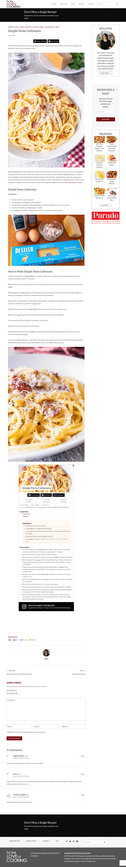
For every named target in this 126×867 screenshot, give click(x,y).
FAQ (57, 841)
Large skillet (26, 514)
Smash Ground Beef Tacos (99, 197)
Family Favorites (26, 27)
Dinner (10, 27)
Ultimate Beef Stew (79, 672)
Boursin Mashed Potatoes (99, 165)
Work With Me (15, 841)
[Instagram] (73, 841)
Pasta (57, 27)
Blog (73, 4)
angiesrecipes (18, 756)
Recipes (81, 4)
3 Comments (11, 35)
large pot (62, 567)
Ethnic (16, 27)
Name (10, 726)
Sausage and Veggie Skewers (111, 181)
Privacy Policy (31, 841)
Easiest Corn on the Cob (99, 180)
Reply (82, 756)
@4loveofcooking (36, 608)
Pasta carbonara (14, 172)
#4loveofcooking (65, 608)
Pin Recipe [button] (47, 495)
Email (37, 726)
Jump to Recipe (41, 41)
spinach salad (50, 182)
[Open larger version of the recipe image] (46, 478)
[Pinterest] (77, 841)
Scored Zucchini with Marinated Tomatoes (112, 147)
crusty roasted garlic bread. (72, 182)
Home (54, 4)
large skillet (29, 276)
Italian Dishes (49, 27)
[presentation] (99, 139)
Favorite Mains (38, 27)
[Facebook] (66, 841)
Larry (15, 774)
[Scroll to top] (121, 859)
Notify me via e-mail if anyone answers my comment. (26, 732)
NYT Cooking (63, 174)
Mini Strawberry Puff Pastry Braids (19, 672)
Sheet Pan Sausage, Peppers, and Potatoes (99, 147)
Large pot (26, 516)
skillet (10, 287)
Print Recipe (54, 41)
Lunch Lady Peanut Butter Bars (112, 198)
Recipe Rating (12, 690)
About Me (63, 4)
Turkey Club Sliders (112, 164)
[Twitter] (70, 841)
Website (65, 726)
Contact (91, 4)
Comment (11, 700)
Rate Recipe (59, 495)
